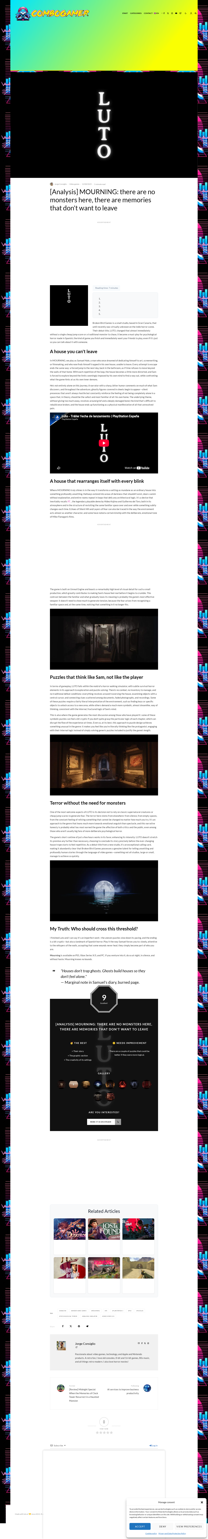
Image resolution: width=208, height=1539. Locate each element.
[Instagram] (172, 13)
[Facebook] (164, 13)
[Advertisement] (104, 49)
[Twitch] (180, 13)
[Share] (62, 1326)
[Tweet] (71, 1326)
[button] (201, 1502)
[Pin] (79, 1326)
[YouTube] (176, 13)
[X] (168, 13)
